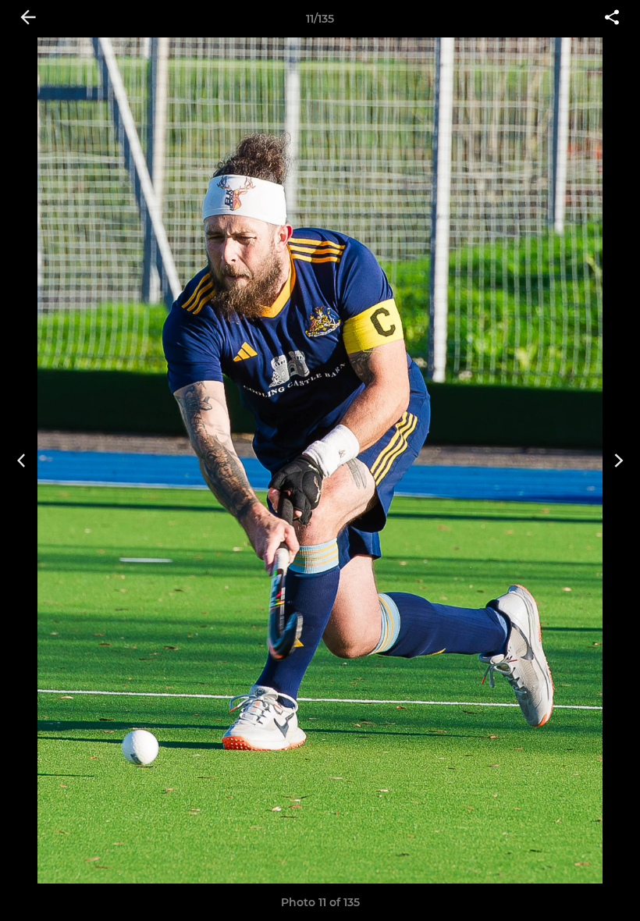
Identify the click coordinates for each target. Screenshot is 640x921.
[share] (612, 19)
